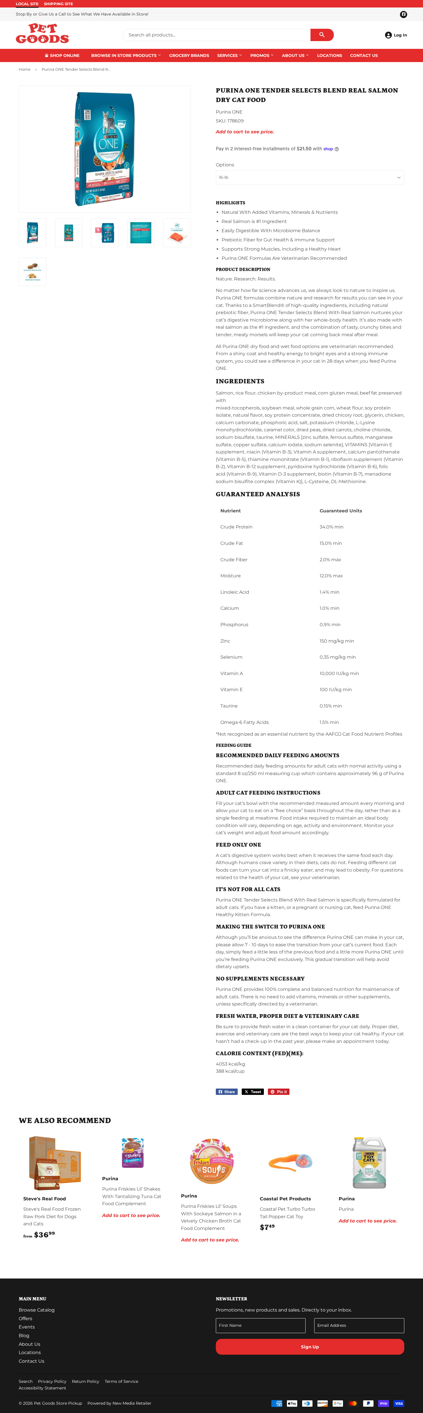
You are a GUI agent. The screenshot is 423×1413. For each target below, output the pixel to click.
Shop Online (64, 55)
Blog (24, 1335)
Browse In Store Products (124, 55)
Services (228, 55)
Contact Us (364, 55)
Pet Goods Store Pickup (58, 1403)
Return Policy (85, 1381)
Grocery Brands (189, 55)
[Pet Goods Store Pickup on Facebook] (398, 1382)
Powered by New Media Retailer (119, 1403)
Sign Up (310, 1346)
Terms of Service (121, 1381)
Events (27, 1327)
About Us (294, 55)
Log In (400, 35)
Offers (25, 1318)
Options (225, 165)
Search (26, 1381)
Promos (260, 55)
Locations (329, 55)
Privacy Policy (52, 1381)
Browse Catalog (37, 1310)
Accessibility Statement (42, 1388)
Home (25, 69)
